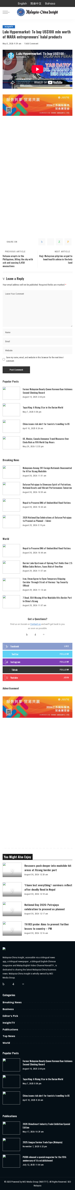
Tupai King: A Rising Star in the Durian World (43, 407)
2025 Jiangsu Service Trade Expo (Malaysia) (42, 1142)
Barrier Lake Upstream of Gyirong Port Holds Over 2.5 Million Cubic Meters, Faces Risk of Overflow (47, 564)
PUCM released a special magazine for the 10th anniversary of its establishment (44, 1158)
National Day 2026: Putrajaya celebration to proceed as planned (44, 907)
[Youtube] (37, 677)
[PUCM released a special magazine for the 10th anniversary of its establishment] (11, 1161)
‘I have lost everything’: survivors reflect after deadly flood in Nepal (48, 887)
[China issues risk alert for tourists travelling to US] (11, 426)
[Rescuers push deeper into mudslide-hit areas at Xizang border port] (12, 870)
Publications (10, 1029)
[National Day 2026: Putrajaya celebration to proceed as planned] (12, 909)
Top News (9, 1036)
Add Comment (32, 43)
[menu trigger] (7, 12)
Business (8, 1009)
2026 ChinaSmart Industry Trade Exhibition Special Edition (46, 1125)
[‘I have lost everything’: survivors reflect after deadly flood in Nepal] (12, 889)
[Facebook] (41, 241)
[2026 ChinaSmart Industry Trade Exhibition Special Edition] (11, 1128)
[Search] (70, 12)
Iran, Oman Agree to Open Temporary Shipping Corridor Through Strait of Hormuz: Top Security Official (45, 582)
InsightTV (9, 27)
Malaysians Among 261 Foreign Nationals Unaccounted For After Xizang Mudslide (47, 469)
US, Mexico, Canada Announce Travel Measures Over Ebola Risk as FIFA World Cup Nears (46, 440)
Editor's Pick (10, 1016)
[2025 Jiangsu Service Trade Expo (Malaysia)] (11, 1144)
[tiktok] (37, 669)
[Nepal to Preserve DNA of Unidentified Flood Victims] (11, 505)
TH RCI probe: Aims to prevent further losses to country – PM (46, 926)
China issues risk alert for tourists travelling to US (46, 424)
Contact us (35, 624)
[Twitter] (50, 241)
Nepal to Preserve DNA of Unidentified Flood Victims (47, 502)
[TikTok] (48, 635)
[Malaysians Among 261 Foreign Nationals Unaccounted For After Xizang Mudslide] (11, 472)
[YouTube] (39, 635)
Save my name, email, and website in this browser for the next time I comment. (35, 359)
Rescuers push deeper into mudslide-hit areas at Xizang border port (47, 867)
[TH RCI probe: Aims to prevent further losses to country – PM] (12, 928)
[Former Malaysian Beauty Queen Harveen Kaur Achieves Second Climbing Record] (11, 393)
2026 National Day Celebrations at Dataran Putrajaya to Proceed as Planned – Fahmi (47, 519)
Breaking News (12, 1002)
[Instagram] (35, 635)
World (6, 1042)
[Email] (68, 241)
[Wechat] (44, 635)
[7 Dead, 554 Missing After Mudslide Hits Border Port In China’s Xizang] (11, 601)
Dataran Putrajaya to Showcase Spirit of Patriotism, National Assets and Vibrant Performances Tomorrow (47, 486)
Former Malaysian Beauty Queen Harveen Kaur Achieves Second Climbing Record (47, 390)
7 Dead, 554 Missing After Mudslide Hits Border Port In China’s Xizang (47, 599)
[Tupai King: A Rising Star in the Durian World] (11, 409)
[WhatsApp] (59, 241)
